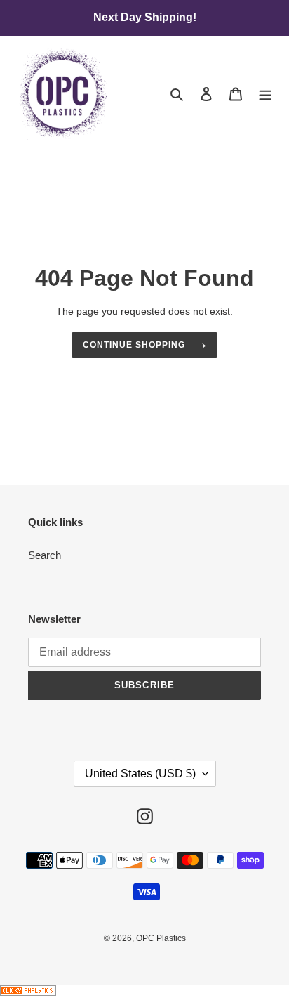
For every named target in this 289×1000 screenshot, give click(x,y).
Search (44, 555)
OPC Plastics (161, 938)
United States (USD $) (140, 773)
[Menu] (265, 94)
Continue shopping (134, 345)
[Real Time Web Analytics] (28, 992)
